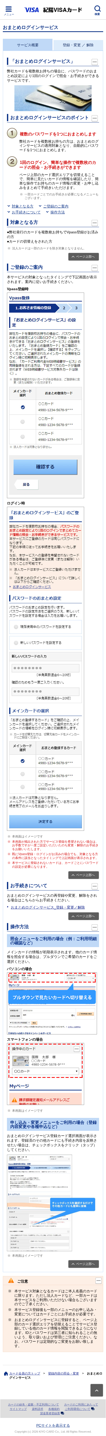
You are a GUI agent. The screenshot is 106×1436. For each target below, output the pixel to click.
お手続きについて (26, 212)
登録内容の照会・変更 (63, 1373)
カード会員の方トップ (24, 1373)
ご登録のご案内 (55, 206)
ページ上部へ (85, 256)
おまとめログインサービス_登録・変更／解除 (48, 907)
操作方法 (57, 212)
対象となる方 (22, 206)
